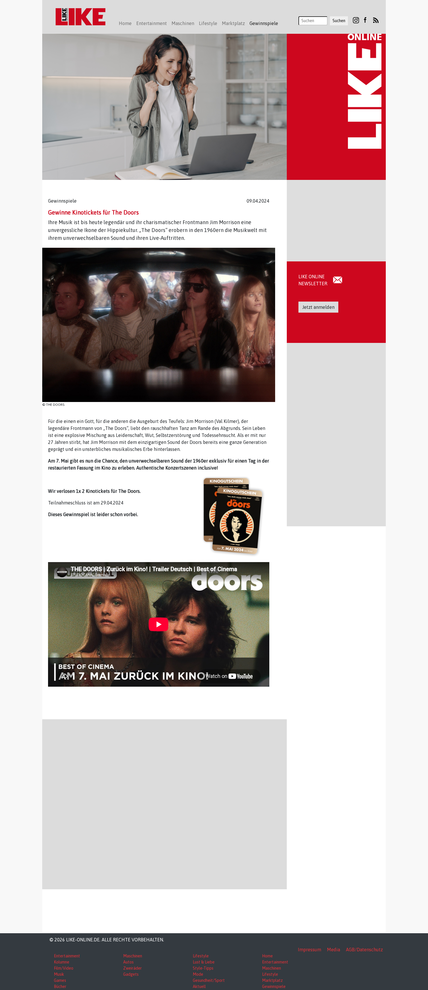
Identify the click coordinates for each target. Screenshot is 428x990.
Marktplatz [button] (233, 23)
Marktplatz (272, 980)
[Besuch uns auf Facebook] (365, 20)
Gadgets (131, 974)
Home (125, 23)
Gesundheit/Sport (209, 980)
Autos (128, 962)
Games (60, 980)
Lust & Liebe (204, 962)
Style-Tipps (203, 968)
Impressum (309, 949)
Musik (59, 974)
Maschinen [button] (182, 23)
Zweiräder (132, 968)
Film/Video (63, 968)
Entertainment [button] (151, 23)
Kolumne (61, 962)
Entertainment (67, 956)
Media (333, 949)
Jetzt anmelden (318, 307)
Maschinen (132, 956)
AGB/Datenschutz (364, 949)
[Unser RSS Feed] (376, 20)
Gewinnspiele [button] (264, 23)
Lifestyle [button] (208, 23)
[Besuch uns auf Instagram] (356, 19)
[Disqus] (164, 803)
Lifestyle (201, 956)
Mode (198, 974)
